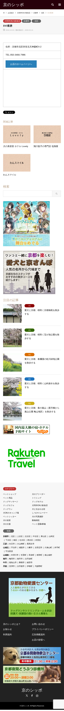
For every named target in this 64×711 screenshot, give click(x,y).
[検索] (52, 4)
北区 (36, 21)
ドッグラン (7, 509)
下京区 (8, 540)
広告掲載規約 (38, 634)
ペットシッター (9, 516)
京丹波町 (28, 559)
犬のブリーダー (38, 494)
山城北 (6, 547)
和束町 (31, 555)
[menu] (59, 4)
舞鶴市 (22, 562)
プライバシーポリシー (43, 629)
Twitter (27, 696)
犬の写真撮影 (37, 516)
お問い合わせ (38, 624)
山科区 (51, 536)
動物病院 (35, 520)
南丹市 (20, 559)
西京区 (30, 540)
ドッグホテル (37, 502)
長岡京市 (30, 544)
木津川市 (14, 555)
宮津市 (12, 566)
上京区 (20, 536)
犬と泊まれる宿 (38, 509)
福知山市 (13, 562)
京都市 (26, 21)
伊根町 (29, 566)
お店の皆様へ (38, 640)
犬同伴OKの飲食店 (12, 21)
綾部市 (29, 562)
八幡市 (29, 547)
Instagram (37, 696)
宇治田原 (9, 551)
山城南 (6, 555)
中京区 (36, 536)
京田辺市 (38, 547)
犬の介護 (7, 524)
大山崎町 (21, 544)
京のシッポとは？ (12, 624)
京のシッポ (32, 690)
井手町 (57, 547)
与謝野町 (38, 566)
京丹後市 (21, 566)
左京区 (28, 536)
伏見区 (38, 540)
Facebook (32, 696)
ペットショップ (9, 494)
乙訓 (5, 544)
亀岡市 (12, 559)
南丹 (5, 559)
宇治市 (14, 547)
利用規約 (7, 634)
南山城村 (48, 555)
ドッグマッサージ (10, 502)
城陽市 (22, 547)
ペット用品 (7, 498)
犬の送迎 (7, 520)
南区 (15, 540)
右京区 (22, 540)
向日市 (12, 544)
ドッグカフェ (8, 505)
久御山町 (48, 547)
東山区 (43, 536)
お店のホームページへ (21, 64)
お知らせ (7, 629)
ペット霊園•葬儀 (39, 524)
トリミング (36, 498)
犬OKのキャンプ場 (11, 513)
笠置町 (23, 555)
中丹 (5, 562)
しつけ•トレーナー (40, 513)
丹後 (5, 566)
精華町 (39, 555)
